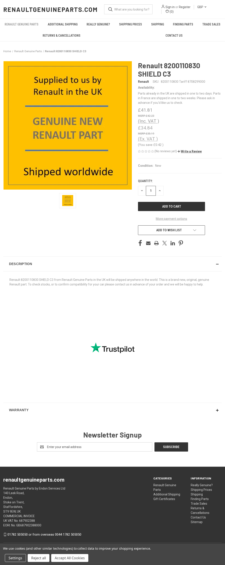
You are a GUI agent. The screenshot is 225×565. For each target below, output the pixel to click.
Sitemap (197, 522)
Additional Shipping (63, 24)
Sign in (170, 7)
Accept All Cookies (70, 558)
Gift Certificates (164, 499)
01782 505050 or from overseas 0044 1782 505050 (44, 534)
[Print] (156, 243)
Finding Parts (183, 24)
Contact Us (174, 35)
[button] (190, 151)
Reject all (38, 558)
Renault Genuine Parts (21, 24)
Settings (15, 558)
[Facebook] (140, 243)
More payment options (171, 219)
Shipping (157, 24)
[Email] (148, 243)
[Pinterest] (181, 243)
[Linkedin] (173, 243)
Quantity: (145, 181)
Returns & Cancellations (61, 35)
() (171, 11)
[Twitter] (164, 243)
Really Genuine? (98, 24)
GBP (200, 7)
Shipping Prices (130, 24)
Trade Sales (211, 24)
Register (185, 7)
